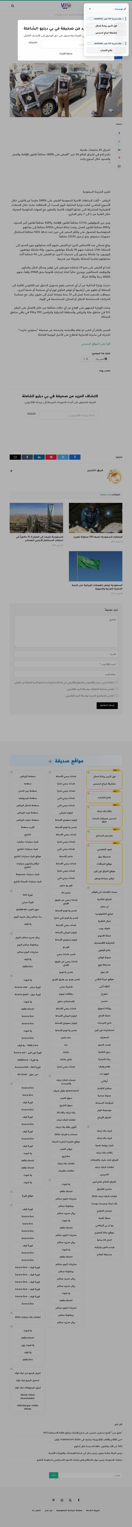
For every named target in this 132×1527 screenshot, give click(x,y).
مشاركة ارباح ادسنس (106, 32)
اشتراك (32, 43)
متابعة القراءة (66, 53)
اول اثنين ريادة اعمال (106, 25)
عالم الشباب (106, 50)
